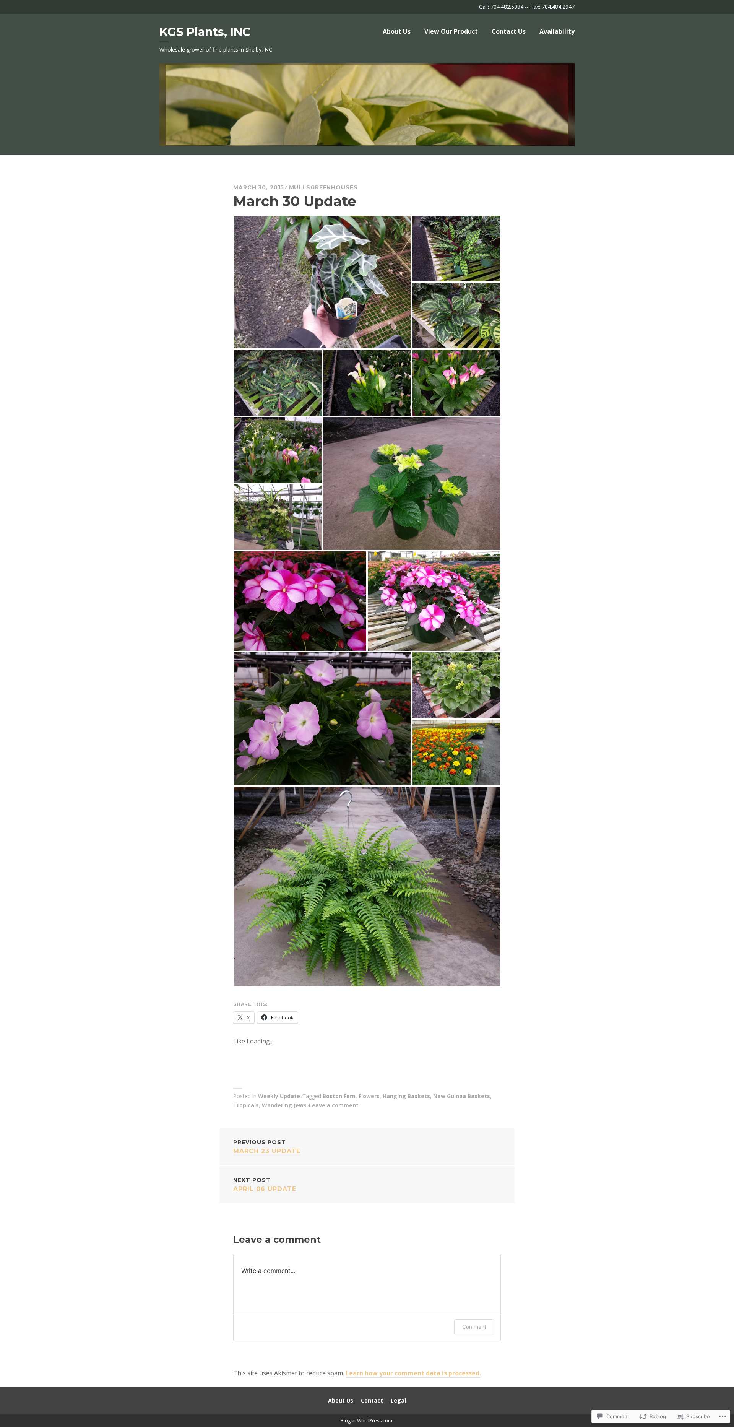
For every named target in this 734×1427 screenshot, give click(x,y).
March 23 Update (266, 1147)
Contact (372, 1400)
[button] (322, 282)
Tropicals (246, 1105)
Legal (398, 1400)
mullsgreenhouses (323, 187)
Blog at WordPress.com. (367, 1420)
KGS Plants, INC (204, 32)
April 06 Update (264, 1185)
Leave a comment (334, 1105)
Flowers (369, 1096)
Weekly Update (279, 1096)
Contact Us (509, 31)
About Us (397, 31)
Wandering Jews (284, 1105)
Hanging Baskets (406, 1096)
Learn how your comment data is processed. (413, 1373)
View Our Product (451, 31)
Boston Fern (339, 1096)
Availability (557, 31)
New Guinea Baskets (461, 1096)
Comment (474, 1326)
